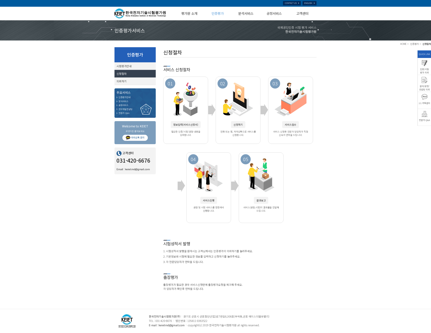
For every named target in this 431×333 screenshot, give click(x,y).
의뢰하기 (121, 81)
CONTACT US (290, 3)
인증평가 (217, 13)
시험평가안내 (124, 66)
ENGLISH (308, 3)
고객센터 (302, 13)
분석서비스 (245, 13)
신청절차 (121, 74)
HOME (403, 44)
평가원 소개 (189, 13)
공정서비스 (274, 13)
